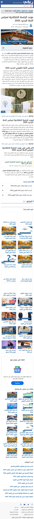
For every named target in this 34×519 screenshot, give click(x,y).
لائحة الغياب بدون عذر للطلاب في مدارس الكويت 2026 (18, 469)
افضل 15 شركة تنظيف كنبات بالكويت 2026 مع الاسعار (18, 490)
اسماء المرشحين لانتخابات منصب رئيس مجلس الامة (15, 144)
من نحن (16, 507)
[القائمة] (2, 2)
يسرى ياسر (15, 24)
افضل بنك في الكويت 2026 (25, 483)
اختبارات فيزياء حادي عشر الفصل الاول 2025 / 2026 (19, 496)
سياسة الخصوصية (14, 512)
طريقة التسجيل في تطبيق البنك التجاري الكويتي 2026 (18, 473)
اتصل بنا (16, 510)
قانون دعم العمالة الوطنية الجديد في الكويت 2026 (19, 493)
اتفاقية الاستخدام (14, 514)
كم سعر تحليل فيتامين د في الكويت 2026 (21, 486)
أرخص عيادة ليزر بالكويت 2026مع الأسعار (22, 466)
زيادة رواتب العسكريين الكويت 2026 (23, 476)
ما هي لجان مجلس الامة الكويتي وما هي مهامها (15, 116)
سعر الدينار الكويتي (28, 514)
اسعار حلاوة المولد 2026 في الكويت (23, 480)
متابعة (17, 383)
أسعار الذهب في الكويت (27, 512)
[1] (10, 85)
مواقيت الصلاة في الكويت (27, 507)
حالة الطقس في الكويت (27, 510)
